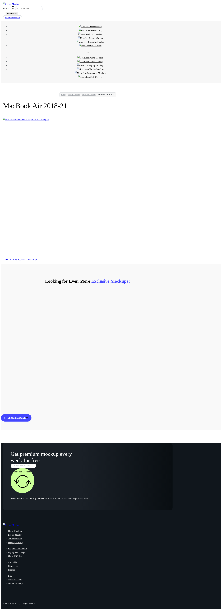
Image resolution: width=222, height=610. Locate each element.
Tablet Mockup (96, 30)
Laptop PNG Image (16, 552)
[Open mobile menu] (88, 52)
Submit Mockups (16, 583)
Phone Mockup (96, 27)
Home (63, 95)
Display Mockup (96, 38)
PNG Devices (95, 46)
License (11, 570)
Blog (10, 576)
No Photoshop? (15, 580)
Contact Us (13, 566)
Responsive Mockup (95, 42)
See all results (12, 13)
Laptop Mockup (95, 34)
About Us (12, 562)
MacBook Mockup (89, 95)
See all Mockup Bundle (15, 418)
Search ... (7, 8)
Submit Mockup (12, 17)
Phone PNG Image (16, 556)
